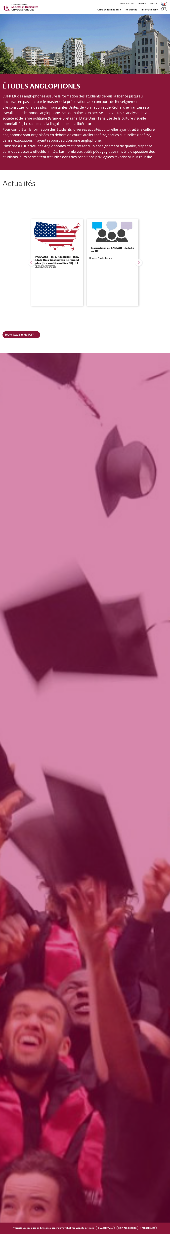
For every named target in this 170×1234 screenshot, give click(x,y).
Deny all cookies (127, 1228)
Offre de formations (108, 9)
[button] (31, 262)
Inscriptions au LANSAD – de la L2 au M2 (112, 249)
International (148, 9)
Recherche (131, 9)
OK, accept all (105, 1228)
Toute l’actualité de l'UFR (20, 334)
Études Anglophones (45, 266)
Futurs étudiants (127, 3)
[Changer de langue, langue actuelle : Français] (164, 3)
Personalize (148, 1228)
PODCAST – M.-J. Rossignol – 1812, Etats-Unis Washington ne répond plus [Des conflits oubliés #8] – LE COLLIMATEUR (57, 261)
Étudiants (141, 3)
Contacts (153, 3)
